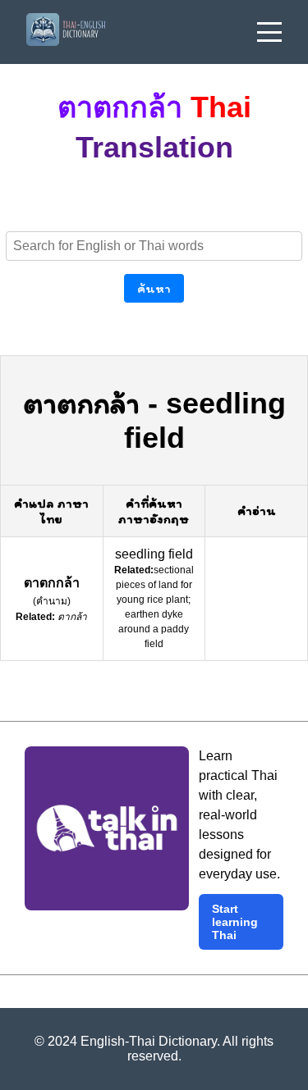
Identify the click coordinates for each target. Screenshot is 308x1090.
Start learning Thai (235, 922)
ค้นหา (154, 288)
